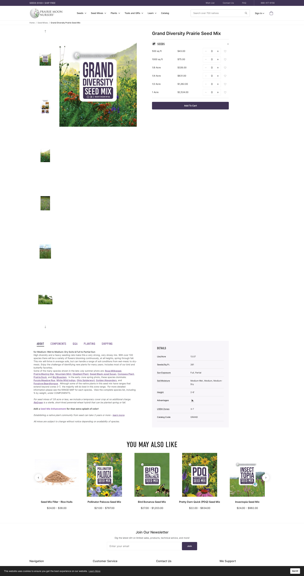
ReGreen (38, 402)
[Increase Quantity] (218, 51)
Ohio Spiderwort (86, 380)
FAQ (244, 3)
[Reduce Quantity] (206, 51)
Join (189, 546)
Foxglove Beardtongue (46, 383)
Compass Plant (126, 374)
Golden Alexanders (106, 380)
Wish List (210, 3)
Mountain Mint (63, 374)
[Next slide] (45, 326)
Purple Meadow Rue (44, 380)
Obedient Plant (81, 374)
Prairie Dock (40, 377)
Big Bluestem (60, 377)
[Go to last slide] (45, 31)
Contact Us (228, 3)
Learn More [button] (94, 571)
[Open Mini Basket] (272, 13)
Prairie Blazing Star (44, 374)
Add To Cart (190, 105)
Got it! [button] (295, 571)
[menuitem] (82, 13)
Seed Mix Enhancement (53, 408)
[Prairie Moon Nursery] (46, 13)
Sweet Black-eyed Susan (103, 374)
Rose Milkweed (113, 370)
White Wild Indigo (66, 380)
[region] (85, 386)
